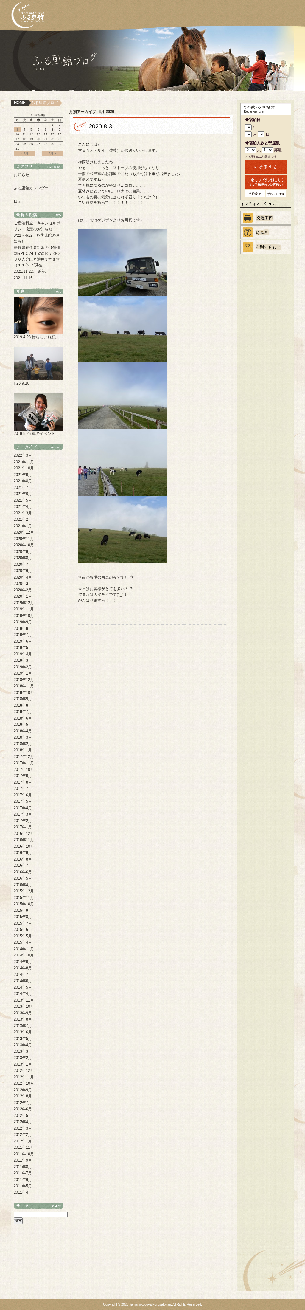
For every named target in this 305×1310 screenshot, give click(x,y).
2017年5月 (23, 801)
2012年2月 (23, 1134)
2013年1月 (23, 1064)
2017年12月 (24, 756)
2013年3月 (23, 1051)
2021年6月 (23, 494)
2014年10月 (24, 955)
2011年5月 (23, 1186)
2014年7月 (23, 974)
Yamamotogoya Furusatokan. (150, 1304)
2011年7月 (23, 1173)
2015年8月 (23, 916)
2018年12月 (24, 680)
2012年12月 (24, 1070)
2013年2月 (23, 1057)
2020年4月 (23, 577)
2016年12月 (24, 833)
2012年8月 (23, 1096)
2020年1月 (23, 596)
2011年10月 (24, 1154)
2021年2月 (23, 519)
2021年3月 (23, 513)
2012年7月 (23, 1102)
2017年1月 (23, 827)
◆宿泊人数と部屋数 (262, 143)
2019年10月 (24, 615)
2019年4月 (23, 654)
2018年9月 (23, 699)
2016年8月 (23, 859)
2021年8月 (23, 481)
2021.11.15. (24, 278)
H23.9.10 (21, 383)
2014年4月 (23, 993)
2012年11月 (24, 1077)
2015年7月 (23, 923)
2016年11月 (24, 840)
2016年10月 (24, 846)
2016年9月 (23, 852)
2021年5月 (23, 500)
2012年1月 (23, 1141)
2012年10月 (24, 1083)
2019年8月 (23, 628)
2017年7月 (23, 788)
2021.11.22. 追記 (30, 271)
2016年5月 (23, 878)
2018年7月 (23, 711)
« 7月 (24, 153)
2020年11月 (24, 539)
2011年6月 (23, 1179)
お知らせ (21, 175)
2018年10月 (24, 692)
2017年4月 (23, 808)
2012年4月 (23, 1122)
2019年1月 (23, 673)
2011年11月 (24, 1147)
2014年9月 (23, 961)
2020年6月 (23, 570)
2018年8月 (23, 705)
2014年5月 (23, 987)
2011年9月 (23, 1160)
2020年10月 (24, 545)
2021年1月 (23, 526)
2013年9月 (23, 1013)
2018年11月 (24, 686)
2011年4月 (23, 1192)
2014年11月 (24, 949)
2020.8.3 (100, 126)
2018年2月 (23, 744)
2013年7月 (23, 1026)
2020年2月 (23, 590)
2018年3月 (23, 737)
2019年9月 (23, 622)
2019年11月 (24, 609)
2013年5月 (23, 1038)
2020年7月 (23, 564)
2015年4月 (23, 942)
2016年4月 (23, 885)
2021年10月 (24, 468)
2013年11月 (24, 1000)
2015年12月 (24, 891)
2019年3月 (23, 660)
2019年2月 (23, 667)
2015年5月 (23, 936)
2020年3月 (23, 583)
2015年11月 (24, 897)
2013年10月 (24, 1006)
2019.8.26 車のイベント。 (36, 433)
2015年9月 (23, 910)
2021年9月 (23, 474)
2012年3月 (23, 1128)
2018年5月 (23, 724)
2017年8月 (23, 782)
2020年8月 (23, 558)
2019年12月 (24, 603)
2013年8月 (23, 1019)
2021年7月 (23, 487)
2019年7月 (23, 634)
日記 (17, 201)
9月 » (52, 153)
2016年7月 (23, 865)
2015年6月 (23, 929)
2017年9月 (23, 775)
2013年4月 (23, 1045)
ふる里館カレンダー (31, 188)
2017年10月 (24, 769)
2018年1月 (23, 750)
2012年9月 (23, 1090)
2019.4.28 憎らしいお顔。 (36, 337)
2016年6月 (23, 872)
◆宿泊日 (253, 119)
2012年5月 (23, 1115)
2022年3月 (23, 455)
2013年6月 (23, 1032)
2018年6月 (23, 718)
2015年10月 (24, 904)
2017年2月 (23, 820)
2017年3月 (23, 814)
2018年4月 (23, 731)
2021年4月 (23, 506)
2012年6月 (23, 1109)
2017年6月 (23, 795)
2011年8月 (23, 1167)
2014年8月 (23, 968)
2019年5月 (23, 647)
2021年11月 (24, 462)
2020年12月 (24, 532)
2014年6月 (23, 981)
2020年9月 (23, 551)
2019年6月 (23, 641)
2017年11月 (24, 763)
